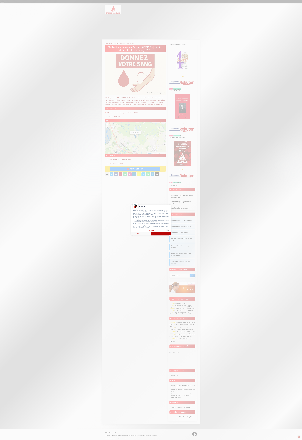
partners (141, 210)
